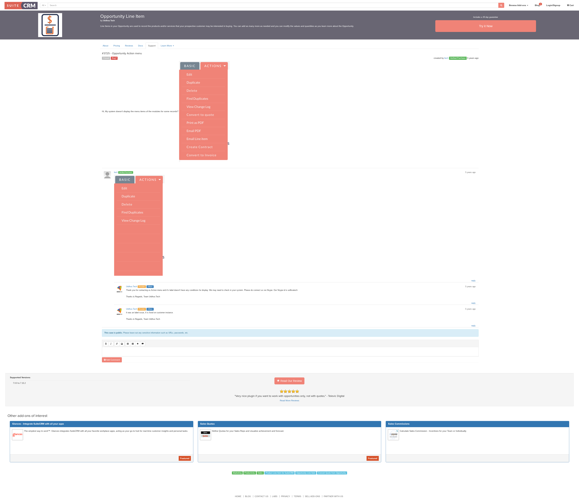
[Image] (121, 344)
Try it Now (485, 26)
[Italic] (111, 344)
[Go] (501, 5)
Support (152, 45)
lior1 (446, 58)
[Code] (137, 344)
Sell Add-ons (312, 496)
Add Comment (113, 360)
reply (473, 281)
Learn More (166, 45)
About (105, 45)
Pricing (116, 45)
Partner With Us (333, 496)
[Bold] (106, 344)
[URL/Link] (116, 344)
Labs (274, 496)
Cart (571, 5)
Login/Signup (553, 5)
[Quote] (142, 344)
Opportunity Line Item (122, 16)
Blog (538, 4)
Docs (140, 45)
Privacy (285, 496)
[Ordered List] (132, 344)
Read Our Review (291, 380)
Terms (297, 496)
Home (238, 496)
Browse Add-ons (518, 5)
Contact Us (261, 496)
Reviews (129, 45)
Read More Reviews (289, 400)
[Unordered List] (127, 344)
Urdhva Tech (109, 21)
